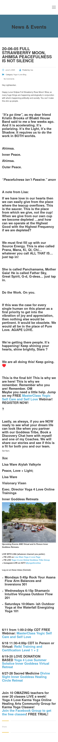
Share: (4, 726)
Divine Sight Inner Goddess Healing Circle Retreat (26, 677)
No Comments (8, 79)
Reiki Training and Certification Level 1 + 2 (22, 648)
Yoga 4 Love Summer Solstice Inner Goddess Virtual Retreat (25, 663)
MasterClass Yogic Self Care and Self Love (26, 397)
